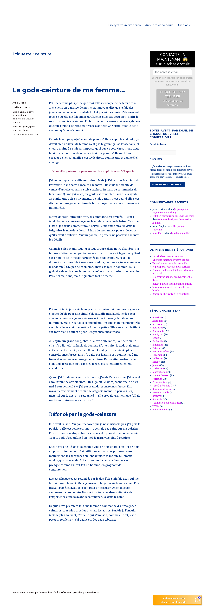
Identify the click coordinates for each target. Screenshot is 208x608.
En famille (158, 341)
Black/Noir (157, 334)
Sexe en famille (160, 392)
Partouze (157, 379)
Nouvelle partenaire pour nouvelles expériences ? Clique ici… (94, 171)
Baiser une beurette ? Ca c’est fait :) (170, 294)
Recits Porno (19, 592)
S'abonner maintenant (167, 184)
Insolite (156, 361)
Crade (155, 338)
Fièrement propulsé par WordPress (80, 592)
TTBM (155, 406)
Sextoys (29, 112)
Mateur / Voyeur (160, 375)
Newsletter (156, 159)
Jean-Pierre (158, 233)
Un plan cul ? (186, 25)
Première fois (159, 382)
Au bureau (157, 324)
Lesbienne (158, 368)
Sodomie (157, 399)
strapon (26, 130)
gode (25, 126)
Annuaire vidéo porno (159, 25)
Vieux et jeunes (160, 409)
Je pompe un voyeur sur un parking (171, 266)
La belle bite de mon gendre (167, 256)
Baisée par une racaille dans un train (172, 283)
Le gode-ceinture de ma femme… (69, 90)
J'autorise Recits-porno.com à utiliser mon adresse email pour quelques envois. (172, 168)
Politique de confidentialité (43, 592)
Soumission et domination (166, 402)
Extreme (157, 348)
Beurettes (157, 327)
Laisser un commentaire (25, 134)
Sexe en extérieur (161, 389)
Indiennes (157, 358)
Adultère (157, 317)
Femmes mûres (160, 351)
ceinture (17, 126)
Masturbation (159, 372)
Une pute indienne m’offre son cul (170, 260)
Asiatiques (157, 321)
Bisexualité (18, 112)
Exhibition (157, 344)
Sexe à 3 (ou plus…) (162, 385)
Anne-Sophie (19, 102)
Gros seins (158, 355)
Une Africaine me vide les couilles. (170, 263)
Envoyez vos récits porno (124, 25)
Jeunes (156, 365)
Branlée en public (180, 233)
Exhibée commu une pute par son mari (173, 216)
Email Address (158, 144)
